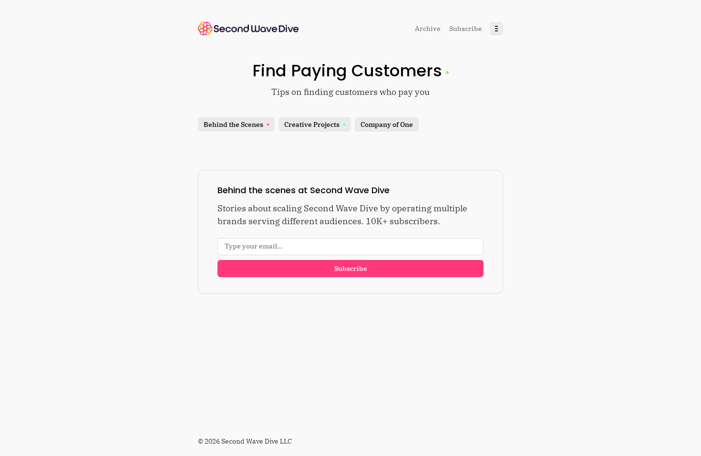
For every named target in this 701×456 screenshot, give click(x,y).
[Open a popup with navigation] (496, 28)
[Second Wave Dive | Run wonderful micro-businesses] (248, 28)
